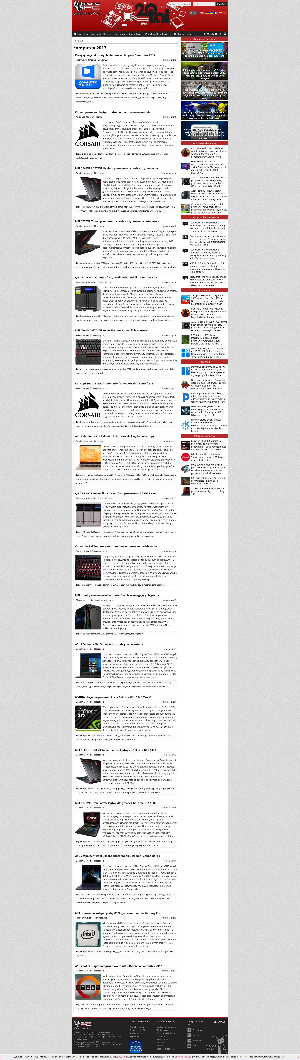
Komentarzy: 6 (169, 551)
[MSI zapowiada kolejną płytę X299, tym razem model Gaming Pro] (88, 934)
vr (142, 633)
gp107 (142, 894)
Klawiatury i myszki (100, 335)
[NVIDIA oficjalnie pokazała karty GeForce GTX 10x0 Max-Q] (88, 718)
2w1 (82, 682)
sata (113, 320)
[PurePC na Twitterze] (208, 34)
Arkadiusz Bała (82, 116)
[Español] (220, 13)
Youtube (197, 1040)
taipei (167, 267)
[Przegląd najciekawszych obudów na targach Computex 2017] (88, 76)
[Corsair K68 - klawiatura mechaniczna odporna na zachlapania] (88, 568)
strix (143, 1008)
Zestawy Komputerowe (131, 33)
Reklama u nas (136, 1033)
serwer (119, 320)
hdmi (121, 316)
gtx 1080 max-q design (155, 735)
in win (153, 93)
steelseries (144, 210)
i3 (121, 474)
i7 (77, 210)
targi (164, 97)
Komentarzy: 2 (169, 754)
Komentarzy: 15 (169, 116)
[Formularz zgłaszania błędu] (217, 1045)
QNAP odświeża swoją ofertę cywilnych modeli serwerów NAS (116, 277)
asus (82, 474)
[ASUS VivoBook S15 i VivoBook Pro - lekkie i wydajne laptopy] (88, 458)
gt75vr (121, 263)
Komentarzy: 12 (169, 59)
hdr (144, 263)
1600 (88, 531)
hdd (116, 316)
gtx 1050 (158, 894)
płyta (172, 951)
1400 (82, 531)
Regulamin (135, 1036)
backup (83, 316)
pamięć (79, 320)
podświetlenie (130, 97)
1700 (93, 531)
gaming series (124, 206)
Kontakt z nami (137, 1026)
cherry (89, 584)
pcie (142, 531)
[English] (202, 13)
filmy (130, 93)
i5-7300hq (89, 898)
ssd (124, 320)
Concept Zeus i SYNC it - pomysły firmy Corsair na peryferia (114, 383)
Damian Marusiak (84, 173)
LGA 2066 (156, 951)
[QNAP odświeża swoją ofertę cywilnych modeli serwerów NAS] (88, 299)
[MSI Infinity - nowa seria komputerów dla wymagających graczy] (88, 616)
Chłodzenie (96, 116)
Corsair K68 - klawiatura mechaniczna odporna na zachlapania (116, 546)
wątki (136, 536)
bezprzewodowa (97, 369)
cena (87, 474)
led (158, 93)
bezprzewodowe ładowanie (109, 422)
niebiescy (169, 316)
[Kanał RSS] (220, 34)
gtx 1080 (138, 263)
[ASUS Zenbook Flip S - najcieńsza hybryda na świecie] (88, 665)
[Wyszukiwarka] (225, 33)
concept (151, 153)
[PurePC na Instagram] (216, 34)
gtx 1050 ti (168, 894)
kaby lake (97, 210)
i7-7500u (145, 474)
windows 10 (155, 210)
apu (87, 1004)
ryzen (165, 531)
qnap (102, 320)
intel (90, 210)
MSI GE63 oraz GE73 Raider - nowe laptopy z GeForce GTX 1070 (115, 750)
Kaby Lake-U (170, 474)
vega (148, 1008)
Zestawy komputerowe (102, 600)
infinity (122, 633)
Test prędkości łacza (166, 1048)
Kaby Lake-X (141, 951)
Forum (181, 33)
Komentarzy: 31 (169, 701)
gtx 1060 (122, 735)
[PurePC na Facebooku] (204, 34)
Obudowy (102, 59)
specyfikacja (132, 210)
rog (119, 1008)
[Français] (216, 13)
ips (165, 263)
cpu (97, 206)
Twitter (196, 1035)
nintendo (96, 97)
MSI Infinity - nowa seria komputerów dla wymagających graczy (117, 595)
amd (98, 531)
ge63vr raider (137, 206)
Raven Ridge (93, 1008)
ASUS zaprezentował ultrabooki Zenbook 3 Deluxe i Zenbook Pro (117, 856)
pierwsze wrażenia (151, 267)
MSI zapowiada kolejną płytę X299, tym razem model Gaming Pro (118, 913)
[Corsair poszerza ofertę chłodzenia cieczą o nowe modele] (88, 133)
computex (126, 153)
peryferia (86, 373)
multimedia (116, 479)
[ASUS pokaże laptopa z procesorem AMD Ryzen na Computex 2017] (88, 987)
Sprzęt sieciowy (105, 282)
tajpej (151, 97)
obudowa (118, 97)
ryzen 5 (172, 531)
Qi (139, 426)
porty (97, 320)
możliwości (155, 316)
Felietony (162, 33)
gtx (164, 206)
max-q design (91, 739)
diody (124, 93)
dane (105, 316)
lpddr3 (107, 479)
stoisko (130, 320)
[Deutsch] (207, 13)
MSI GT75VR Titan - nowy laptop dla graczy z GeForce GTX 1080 (115, 803)
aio (81, 153)
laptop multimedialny (93, 479)
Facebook (197, 1030)
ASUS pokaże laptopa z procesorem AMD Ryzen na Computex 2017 (118, 966)
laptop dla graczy (145, 1004)
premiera (118, 210)
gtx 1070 (171, 206)
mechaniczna (152, 369)
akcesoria (84, 369)
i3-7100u (127, 474)
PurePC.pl (79, 40)
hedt (127, 951)
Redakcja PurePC (137, 1030)
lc (163, 153)
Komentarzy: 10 (169, 282)
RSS (194, 1046)
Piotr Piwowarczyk (84, 917)
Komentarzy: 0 (169, 173)
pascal (112, 739)
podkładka (123, 426)
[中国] (225, 13)
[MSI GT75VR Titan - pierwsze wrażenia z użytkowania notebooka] (88, 242)
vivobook (167, 479)
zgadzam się (122, 1056)
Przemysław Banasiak (86, 59)
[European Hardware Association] (136, 1046)
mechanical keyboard (107, 267)
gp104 (155, 206)
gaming (113, 206)
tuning (148, 426)
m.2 (147, 316)
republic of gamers (108, 1008)
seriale (145, 97)
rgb (139, 97)
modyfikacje (81, 97)
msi (89, 97)
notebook (159, 898)
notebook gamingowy (132, 267)
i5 (114, 633)
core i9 (106, 951)
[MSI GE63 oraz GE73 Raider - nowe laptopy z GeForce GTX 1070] (88, 771)
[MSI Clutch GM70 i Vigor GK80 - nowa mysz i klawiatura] (88, 352)
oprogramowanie (98, 426)
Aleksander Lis (82, 600)
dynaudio (104, 206)
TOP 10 (173, 33)
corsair (159, 153)
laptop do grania (88, 267)
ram (108, 320)
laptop (79, 479)
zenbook (123, 902)
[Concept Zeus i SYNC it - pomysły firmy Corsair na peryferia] (88, 405)
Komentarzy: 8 (169, 807)
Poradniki (150, 33)
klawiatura (137, 369)
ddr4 (111, 316)
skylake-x (80, 955)
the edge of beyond (153, 479)
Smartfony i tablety (166, 1033)
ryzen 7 (79, 536)
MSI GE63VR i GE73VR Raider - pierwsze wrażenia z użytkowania (116, 168)
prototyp (80, 157)
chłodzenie (99, 153)
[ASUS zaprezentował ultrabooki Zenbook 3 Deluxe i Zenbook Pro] (88, 877)
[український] (211, 13)
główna (121, 951)
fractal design (139, 93)
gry (148, 93)
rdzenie (158, 531)
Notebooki (99, 173)
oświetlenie (112, 426)
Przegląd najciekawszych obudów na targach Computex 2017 (115, 55)
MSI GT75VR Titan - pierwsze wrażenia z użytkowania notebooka (117, 221)
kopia (142, 316)
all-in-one (88, 153)
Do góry (222, 1021)
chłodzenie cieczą (97, 93)
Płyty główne (101, 917)
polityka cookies (183, 1056)
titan (173, 267)
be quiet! (84, 93)
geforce (147, 206)
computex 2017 (113, 93)
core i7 (99, 951)
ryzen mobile (134, 1008)
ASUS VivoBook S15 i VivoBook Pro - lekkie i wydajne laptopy (115, 436)
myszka (85, 426)
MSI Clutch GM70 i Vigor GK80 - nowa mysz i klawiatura (111, 330)
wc (89, 101)
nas (162, 316)
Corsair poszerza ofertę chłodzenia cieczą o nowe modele (112, 112)
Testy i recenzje (164, 1030)
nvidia (105, 97)
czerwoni (121, 531)
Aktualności (162, 1039)
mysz (78, 373)
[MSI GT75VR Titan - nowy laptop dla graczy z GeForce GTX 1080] (88, 824)
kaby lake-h (136, 898)
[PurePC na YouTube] (212, 34)
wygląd (163, 320)
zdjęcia (171, 320)
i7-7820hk (153, 263)
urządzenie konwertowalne (143, 686)
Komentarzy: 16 (169, 335)
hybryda (129, 682)
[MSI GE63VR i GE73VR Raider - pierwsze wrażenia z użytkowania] (88, 190)
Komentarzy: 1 (169, 441)
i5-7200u (136, 474)
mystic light (169, 369)
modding (165, 93)
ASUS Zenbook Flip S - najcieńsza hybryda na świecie (109, 644)
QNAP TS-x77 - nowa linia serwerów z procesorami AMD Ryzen (116, 493)
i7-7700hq (83, 210)
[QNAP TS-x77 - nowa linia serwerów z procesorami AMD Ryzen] (88, 515)
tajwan (158, 97)
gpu (160, 206)
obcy (110, 97)
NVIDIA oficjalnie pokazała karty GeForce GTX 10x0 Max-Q (113, 697)
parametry (88, 320)
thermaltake (81, 101)
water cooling (95, 157)
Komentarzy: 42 (169, 970)
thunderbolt (153, 320)
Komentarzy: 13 (169, 498)
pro (93, 902)
